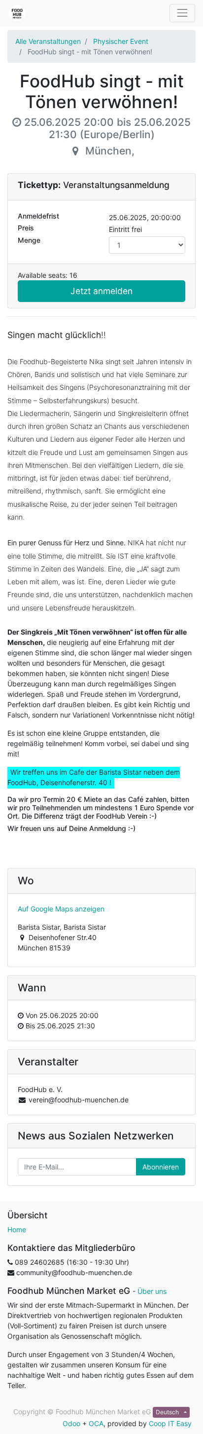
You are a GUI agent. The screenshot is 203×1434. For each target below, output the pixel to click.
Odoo (71, 1423)
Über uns (152, 1291)
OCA (96, 1423)
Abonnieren (160, 1167)
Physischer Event (120, 41)
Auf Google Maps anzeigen (61, 909)
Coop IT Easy (170, 1423)
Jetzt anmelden (101, 291)
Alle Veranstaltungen (48, 41)
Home (16, 1229)
